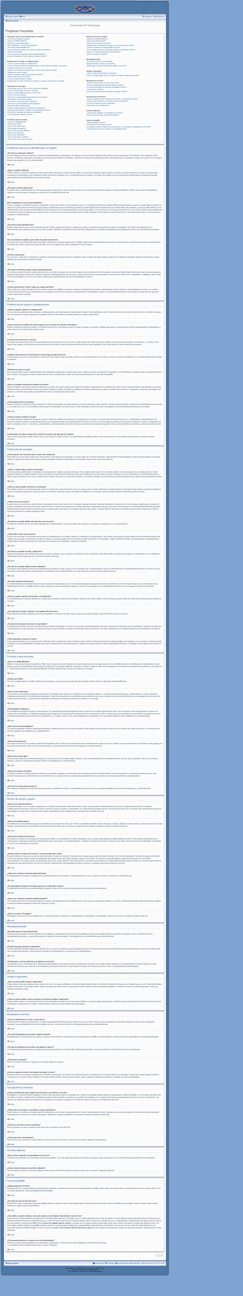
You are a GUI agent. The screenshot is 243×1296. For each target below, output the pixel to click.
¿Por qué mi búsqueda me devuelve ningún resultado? (105, 85)
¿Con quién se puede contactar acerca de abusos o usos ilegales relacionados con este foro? (118, 127)
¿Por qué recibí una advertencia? (18, 106)
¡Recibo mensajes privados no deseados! (100, 63)
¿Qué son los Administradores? (97, 39)
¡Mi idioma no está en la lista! (17, 72)
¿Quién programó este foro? (96, 122)
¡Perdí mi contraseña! (14, 52)
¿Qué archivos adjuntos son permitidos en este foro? (104, 113)
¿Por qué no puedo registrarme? (18, 43)
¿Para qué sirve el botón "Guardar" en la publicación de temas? (28, 110)
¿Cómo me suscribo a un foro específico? (100, 103)
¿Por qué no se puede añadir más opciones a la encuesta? (27, 97)
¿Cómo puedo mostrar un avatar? (18, 76)
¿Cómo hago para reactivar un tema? (20, 114)
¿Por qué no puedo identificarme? (18, 47)
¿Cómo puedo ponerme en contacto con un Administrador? (106, 129)
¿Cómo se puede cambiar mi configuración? (22, 63)
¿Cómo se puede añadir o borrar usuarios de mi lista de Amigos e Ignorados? (112, 75)
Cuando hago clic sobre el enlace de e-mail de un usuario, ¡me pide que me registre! (35, 81)
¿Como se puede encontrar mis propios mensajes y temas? (106, 91)
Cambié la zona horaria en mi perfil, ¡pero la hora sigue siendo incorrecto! (32, 70)
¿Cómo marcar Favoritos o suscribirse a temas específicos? (107, 101)
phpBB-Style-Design (95, 1271)
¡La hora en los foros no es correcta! (19, 68)
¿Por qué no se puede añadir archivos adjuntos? (23, 103)
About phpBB (34, 1191)
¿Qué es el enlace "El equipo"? (97, 54)
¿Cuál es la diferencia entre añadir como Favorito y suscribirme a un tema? (112, 99)
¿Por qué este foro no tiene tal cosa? (99, 124)
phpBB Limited (98, 1188)
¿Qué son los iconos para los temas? (20, 139)
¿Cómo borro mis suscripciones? (97, 105)
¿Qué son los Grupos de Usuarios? (98, 43)
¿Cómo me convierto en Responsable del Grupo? (103, 47)
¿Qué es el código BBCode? (17, 122)
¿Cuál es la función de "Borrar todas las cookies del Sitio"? (27, 56)
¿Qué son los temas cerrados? (18, 137)
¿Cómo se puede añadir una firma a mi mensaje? (24, 93)
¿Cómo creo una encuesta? (16, 95)
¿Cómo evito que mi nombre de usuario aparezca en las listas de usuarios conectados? (37, 66)
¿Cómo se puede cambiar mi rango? (19, 79)
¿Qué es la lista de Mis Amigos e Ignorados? (101, 73)
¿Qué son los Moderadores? (96, 41)
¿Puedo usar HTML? (14, 124)
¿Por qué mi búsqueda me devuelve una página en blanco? (106, 87)
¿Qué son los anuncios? (15, 133)
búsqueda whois (38, 1221)
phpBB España (94, 1269)
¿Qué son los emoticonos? (16, 126)
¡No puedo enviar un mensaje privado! (99, 61)
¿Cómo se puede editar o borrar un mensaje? (22, 90)
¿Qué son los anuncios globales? (18, 130)
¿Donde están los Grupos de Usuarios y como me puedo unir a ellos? (110, 45)
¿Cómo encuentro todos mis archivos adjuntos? (102, 115)
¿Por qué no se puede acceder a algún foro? (22, 101)
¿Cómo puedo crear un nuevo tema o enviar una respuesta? (28, 88)
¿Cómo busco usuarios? (94, 89)
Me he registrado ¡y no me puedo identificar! (22, 45)
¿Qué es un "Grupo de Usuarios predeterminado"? (103, 52)
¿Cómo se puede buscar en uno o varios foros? (102, 83)
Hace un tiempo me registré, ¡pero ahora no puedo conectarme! (29, 50)
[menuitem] (22, 16)
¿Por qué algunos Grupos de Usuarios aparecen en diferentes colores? (110, 50)
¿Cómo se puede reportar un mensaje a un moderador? (26, 108)
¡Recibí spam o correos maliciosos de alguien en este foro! (106, 66)
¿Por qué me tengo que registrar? (18, 39)
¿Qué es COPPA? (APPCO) (17, 41)
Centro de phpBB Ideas (116, 1203)
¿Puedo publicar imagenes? (16, 128)
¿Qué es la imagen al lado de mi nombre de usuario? (25, 74)
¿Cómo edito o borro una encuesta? (19, 99)
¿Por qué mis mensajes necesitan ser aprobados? (24, 112)
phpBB (109, 374)
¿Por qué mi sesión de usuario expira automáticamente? (26, 54)
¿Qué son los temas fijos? (16, 135)
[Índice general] (84, 9)
